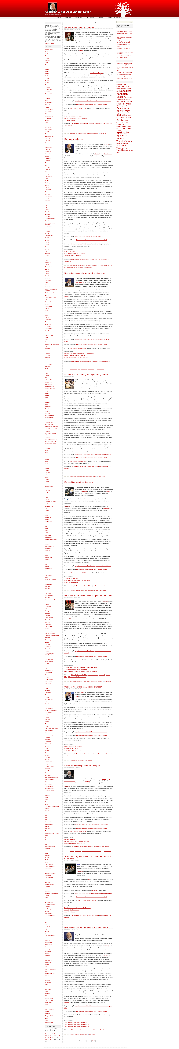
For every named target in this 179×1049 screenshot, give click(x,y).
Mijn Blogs (79, 17)
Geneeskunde (48, 306)
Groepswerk (48, 342)
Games (47, 271)
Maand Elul (48, 517)
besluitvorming (49, 116)
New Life (47, 588)
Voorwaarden (48, 913)
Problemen (48, 683)
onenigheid (48, 615)
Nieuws (47, 602)
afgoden (47, 69)
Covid (46, 165)
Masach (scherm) (49, 546)
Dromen (47, 209)
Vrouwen (47, 938)
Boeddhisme (48, 129)
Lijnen (46, 497)
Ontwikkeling (48, 626)
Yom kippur (48, 989)
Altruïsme (47, 76)
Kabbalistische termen (50, 443)
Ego (46, 229)
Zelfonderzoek (48, 996)
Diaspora (47, 200)
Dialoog (47, 198)
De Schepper (48, 183)
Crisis (46, 171)
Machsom (47, 524)
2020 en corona (49, 49)
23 (59, 1037)
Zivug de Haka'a (49, 1016)
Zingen (47, 1011)
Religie (47, 717)
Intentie (47, 393)
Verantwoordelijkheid (50, 873)
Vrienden (47, 926)
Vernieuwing (48, 891)
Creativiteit (48, 169)
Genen (47, 308)
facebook (47, 258)
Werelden (47, 955)
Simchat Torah (48, 761)
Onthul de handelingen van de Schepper (82, 766)
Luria (46, 513)
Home (59, 17)
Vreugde (47, 924)
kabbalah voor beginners (51, 426)
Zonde (46, 1020)
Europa (47, 249)
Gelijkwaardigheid (49, 293)
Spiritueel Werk (49, 786)
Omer (46, 608)
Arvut (46, 100)
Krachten (47, 463)
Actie (46, 62)
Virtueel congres (49, 902)
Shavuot (47, 755)
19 (50, 1037)
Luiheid (47, 510)
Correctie (47, 160)
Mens (46, 555)
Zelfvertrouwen (49, 1000)
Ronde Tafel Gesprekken (51, 728)
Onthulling (47, 622)
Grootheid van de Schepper (52, 344)
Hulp (46, 371)
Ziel (46, 1007)
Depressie (47, 194)
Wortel (46, 984)
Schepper (47, 739)
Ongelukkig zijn (49, 617)
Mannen (47, 542)
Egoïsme (47, 231)
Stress (46, 802)
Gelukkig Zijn (48, 302)
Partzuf (47, 651)
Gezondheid (48, 324)
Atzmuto (47, 107)
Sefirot (46, 746)
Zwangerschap (49, 1022)
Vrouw (46, 933)
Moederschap (48, 568)
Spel (46, 773)
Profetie (47, 686)
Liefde (46, 492)
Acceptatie (47, 60)
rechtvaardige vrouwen (51, 710)
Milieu (46, 564)
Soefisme (47, 768)
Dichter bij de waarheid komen (124, 78)
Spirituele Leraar (49, 788)
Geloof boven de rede (50, 297)
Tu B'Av (47, 857)
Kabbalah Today (49, 424)
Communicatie (48, 147)
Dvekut (47, 212)
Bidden (47, 120)
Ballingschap (48, 114)
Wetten (47, 964)
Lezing (47, 484)
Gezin (46, 322)
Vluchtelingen (48, 909)
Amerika (47, 80)
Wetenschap (48, 962)
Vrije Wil (47, 929)
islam (46, 397)
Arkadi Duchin (48, 93)
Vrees (46, 922)
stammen (47, 795)
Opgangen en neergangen (52, 635)
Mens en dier (48, 557)
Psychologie (48, 692)
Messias (47, 562)
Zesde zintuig (48, 1002)
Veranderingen (49, 871)
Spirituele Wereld (49, 790)
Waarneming (48, 942)
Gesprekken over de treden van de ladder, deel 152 (87, 927)
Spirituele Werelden (50, 793)
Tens (46, 835)
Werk (46, 958)
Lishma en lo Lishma (50, 501)
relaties (47, 715)
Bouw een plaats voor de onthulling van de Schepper (88, 596)
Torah (46, 853)
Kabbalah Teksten (49, 420)
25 (48, 1039)
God (46, 333)
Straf (46, 799)
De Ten (47, 185)
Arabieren (47, 91)
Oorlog (47, 628)
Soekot (47, 770)
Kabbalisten (48, 437)
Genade (47, 304)
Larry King (47, 472)
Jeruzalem (47, 402)
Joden (46, 404)
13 (52, 1035)
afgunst (47, 71)
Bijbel (46, 122)
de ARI (46, 180)
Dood (46, 207)
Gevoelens (48, 319)
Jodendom (48, 406)
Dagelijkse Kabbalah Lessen (52, 174)
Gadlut (46, 269)
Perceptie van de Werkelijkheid (100, 265)
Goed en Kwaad (49, 335)
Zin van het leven (49, 1009)
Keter (46, 452)
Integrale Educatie (49, 386)
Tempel (47, 831)
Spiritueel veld (48, 784)
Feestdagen (48, 262)
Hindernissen (48, 364)
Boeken (47, 131)
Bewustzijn (48, 118)
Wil (46, 971)
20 (52, 1037)
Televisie (47, 828)
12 (50, 1035)
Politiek (47, 677)
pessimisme (48, 666)
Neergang (47, 586)
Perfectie (47, 657)
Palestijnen (48, 646)
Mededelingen (48, 548)
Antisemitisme (48, 89)
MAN (46, 533)
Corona (47, 156)
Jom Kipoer (48, 409)
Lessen (47, 477)
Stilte (46, 797)
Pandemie (47, 649)
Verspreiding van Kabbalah (52, 893)
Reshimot (47, 719)
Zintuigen (47, 1013)
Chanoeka (47, 143)
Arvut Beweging (49, 102)
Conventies (48, 154)
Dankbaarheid (48, 176)
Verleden (47, 889)
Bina (46, 125)
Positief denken (49, 679)
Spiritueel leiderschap (50, 782)
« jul (46, 1042)
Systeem (47, 813)
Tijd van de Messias (50, 846)
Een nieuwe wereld (50, 218)
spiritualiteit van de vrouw (51, 777)
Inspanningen (48, 384)
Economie (47, 214)
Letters (47, 479)
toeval (46, 851)
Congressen (48, 151)
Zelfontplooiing (49, 998)
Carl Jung (47, 140)
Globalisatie (48, 326)
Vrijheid (47, 931)
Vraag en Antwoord (50, 915)
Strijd (46, 804)
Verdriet (47, 880)
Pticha (46, 695)
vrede (46, 920)
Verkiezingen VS (49, 884)
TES (46, 837)
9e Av (46, 53)
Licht (46, 488)
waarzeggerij (48, 944)
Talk (46, 819)
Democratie (48, 189)
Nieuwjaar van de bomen (51, 599)
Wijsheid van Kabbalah (51, 969)
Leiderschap (48, 475)
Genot (46, 310)
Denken (47, 192)
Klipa (46, 461)
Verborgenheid (49, 877)
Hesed (46, 359)
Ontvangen (48, 624)
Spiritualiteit (48, 775)
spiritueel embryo (49, 779)
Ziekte (46, 1004)
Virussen (47, 906)
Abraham (47, 58)
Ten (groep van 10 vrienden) (52, 833)
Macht (46, 526)
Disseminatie (48, 203)
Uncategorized (49, 864)
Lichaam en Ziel (49, 486)
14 (55, 1035)
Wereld (47, 953)
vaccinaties (48, 868)
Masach (47, 544)
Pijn (46, 668)
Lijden (46, 495)
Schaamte (47, 737)
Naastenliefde (48, 575)
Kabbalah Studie (49, 417)
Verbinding (48, 875)
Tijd (46, 844)
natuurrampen (48, 584)
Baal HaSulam (48, 109)
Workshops (48, 980)
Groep (46, 339)
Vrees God (101, 17)
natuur (129, 126)
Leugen (47, 481)
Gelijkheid (47, 287)
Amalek (47, 78)
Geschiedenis (48, 313)
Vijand (46, 900)
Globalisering (48, 328)
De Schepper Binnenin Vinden (124, 31)
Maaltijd (47, 515)
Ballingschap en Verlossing (123, 29)
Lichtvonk (47, 490)
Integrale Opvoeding (50, 388)
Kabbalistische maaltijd (51, 441)
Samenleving (48, 732)
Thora (46, 839)
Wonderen (47, 978)
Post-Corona (48, 681)
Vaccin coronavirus (50, 866)
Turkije (47, 860)
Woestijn (47, 975)
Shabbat (47, 753)
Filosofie (47, 264)
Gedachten (48, 280)
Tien (46, 842)
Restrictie (47, 724)
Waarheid (47, 940)
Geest (46, 282)
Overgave (47, 644)
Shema (47, 759)
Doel (46, 205)
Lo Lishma (47, 504)
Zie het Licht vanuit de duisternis (78, 482)
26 (50, 1039)
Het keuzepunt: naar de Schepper (79, 27)
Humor (47, 373)
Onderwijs (47, 613)
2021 (46, 51)
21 (55, 1037)
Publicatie (47, 697)
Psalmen (47, 690)
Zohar (46, 1018)
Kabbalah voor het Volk (51, 429)
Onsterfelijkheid (49, 620)
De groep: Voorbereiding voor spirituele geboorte (86, 374)
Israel (46, 400)
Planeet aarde (48, 672)
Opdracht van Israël (50, 633)
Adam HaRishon (49, 67)
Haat (46, 346)
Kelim (46, 450)
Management (48, 537)
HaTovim (47, 353)
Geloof (46, 295)
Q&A (46, 701)
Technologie (48, 822)
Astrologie (47, 105)
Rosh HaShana (49, 730)
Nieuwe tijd (48, 593)
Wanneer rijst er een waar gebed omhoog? (83, 687)
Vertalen (47, 895)
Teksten (47, 826)
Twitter (46, 862)
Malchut (47, 530)
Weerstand (48, 951)
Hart (46, 351)
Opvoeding (48, 640)
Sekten (47, 750)
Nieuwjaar (47, 597)
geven (123, 106)
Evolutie (47, 255)
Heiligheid (47, 357)
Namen (47, 577)
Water (46, 946)
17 (46, 1037)
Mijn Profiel (68, 17)
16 (59, 1035)
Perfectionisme (49, 659)
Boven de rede (49, 134)
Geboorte (47, 278)
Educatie (47, 216)
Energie (47, 242)
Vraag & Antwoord (122, 144)
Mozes (46, 570)
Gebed (47, 273)
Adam (46, 64)
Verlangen (47, 886)
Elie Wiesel (48, 238)
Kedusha (47, 448)
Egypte (47, 233)
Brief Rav (47, 138)
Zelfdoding (48, 993)
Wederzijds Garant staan (51, 949)
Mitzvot (47, 566)
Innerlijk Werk (48, 382)
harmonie (47, 348)
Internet (47, 395)
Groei (46, 337)
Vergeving (47, 882)
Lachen (47, 470)
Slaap (46, 764)
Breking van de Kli (49, 136)
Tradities (47, 855)
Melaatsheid (48, 553)
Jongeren (47, 411)
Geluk (46, 299)
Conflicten (47, 149)
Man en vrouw (48, 535)
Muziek (47, 573)
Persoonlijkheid (49, 661)
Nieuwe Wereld (49, 595)
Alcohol (47, 73)
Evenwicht (47, 253)
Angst (46, 85)
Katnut (46, 446)
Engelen (47, 244)
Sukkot (47, 811)
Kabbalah (47, 413)
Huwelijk (47, 375)
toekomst (47, 848)
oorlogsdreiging (49, 631)
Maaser (47, 519)
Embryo (47, 240)
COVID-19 (47, 167)
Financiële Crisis (49, 267)
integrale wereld (49, 391)
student (47, 808)
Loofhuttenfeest (49, 506)
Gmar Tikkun (48, 330)
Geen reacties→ (103, 133)
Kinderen (47, 455)
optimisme (47, 637)
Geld (46, 284)
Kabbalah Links (90, 17)
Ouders (47, 642)
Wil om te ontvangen (50, 973)
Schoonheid (48, 744)
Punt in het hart (49, 699)
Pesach (47, 663)
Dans (46, 178)
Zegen (46, 991)
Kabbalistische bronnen (51, 439)
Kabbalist (47, 431)
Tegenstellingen (49, 824)
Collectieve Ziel (49, 145)
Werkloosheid (48, 960)
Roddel (47, 726)
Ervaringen (48, 247)
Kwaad (47, 468)
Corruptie (47, 163)
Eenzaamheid (48, 226)
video (46, 897)
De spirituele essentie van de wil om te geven (84, 273)
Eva (46, 251)
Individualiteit (48, 380)
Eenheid (47, 221)
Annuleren (47, 87)
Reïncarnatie (48, 712)
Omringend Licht (49, 611)
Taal (46, 815)
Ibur (46, 377)
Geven (46, 315)
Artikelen (47, 98)
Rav (46, 706)
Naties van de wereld (50, 579)
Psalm (46, 688)
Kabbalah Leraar (49, 415)
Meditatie (47, 550)
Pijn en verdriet (49, 670)
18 (48, 1037)
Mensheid (47, 559)
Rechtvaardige (49, 708)
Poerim (47, 675)
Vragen (47, 918)
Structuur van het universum (52, 806)
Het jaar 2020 (48, 362)
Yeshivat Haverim (49, 987)
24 (46, 1039)
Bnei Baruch (48, 127)
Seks (46, 748)
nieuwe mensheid (49, 591)
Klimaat (47, 459)
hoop (46, 368)
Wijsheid (47, 967)
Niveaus (47, 604)
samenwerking (49, 735)
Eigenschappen (49, 235)
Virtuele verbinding (50, 904)
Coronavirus (48, 158)
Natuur (47, 582)
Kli (45, 457)
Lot (46, 508)
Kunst (46, 466)
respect (47, 721)
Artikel (46, 96)
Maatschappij (48, 521)
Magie (46, 528)
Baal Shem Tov (49, 111)
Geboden (47, 276)
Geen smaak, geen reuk (115, 17)
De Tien (47, 187)
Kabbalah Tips (48, 422)
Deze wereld (48, 196)
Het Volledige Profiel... (51, 42)
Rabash (47, 704)
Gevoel (47, 317)
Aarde (46, 56)
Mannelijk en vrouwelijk (51, 539)
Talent (46, 817)
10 (46, 1035)
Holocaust (47, 366)
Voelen (47, 911)
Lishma (47, 499)
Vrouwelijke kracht (49, 935)
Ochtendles (48, 606)
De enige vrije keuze (73, 139)
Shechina (47, 757)
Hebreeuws (48, 355)
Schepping (48, 741)
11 (48, 1035)
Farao (46, 260)
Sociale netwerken (50, 766)
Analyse (47, 82)
